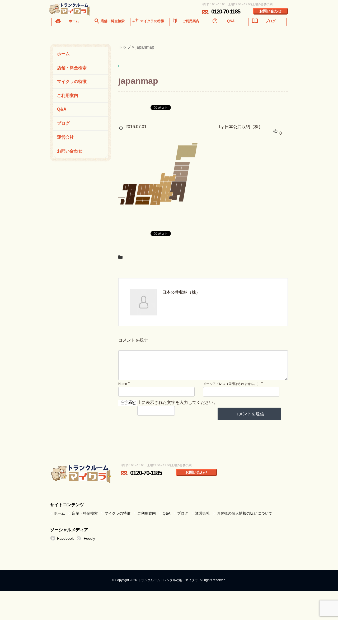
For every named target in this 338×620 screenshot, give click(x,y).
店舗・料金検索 (113, 21)
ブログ (270, 21)
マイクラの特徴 (152, 21)
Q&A (230, 21)
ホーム (74, 21)
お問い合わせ (270, 11)
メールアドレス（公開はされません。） (231, 384)
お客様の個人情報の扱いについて (244, 513)
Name (122, 384)
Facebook (65, 538)
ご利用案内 (190, 21)
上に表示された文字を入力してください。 (177, 402)
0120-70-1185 (225, 11)
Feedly (89, 538)
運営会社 (65, 137)
